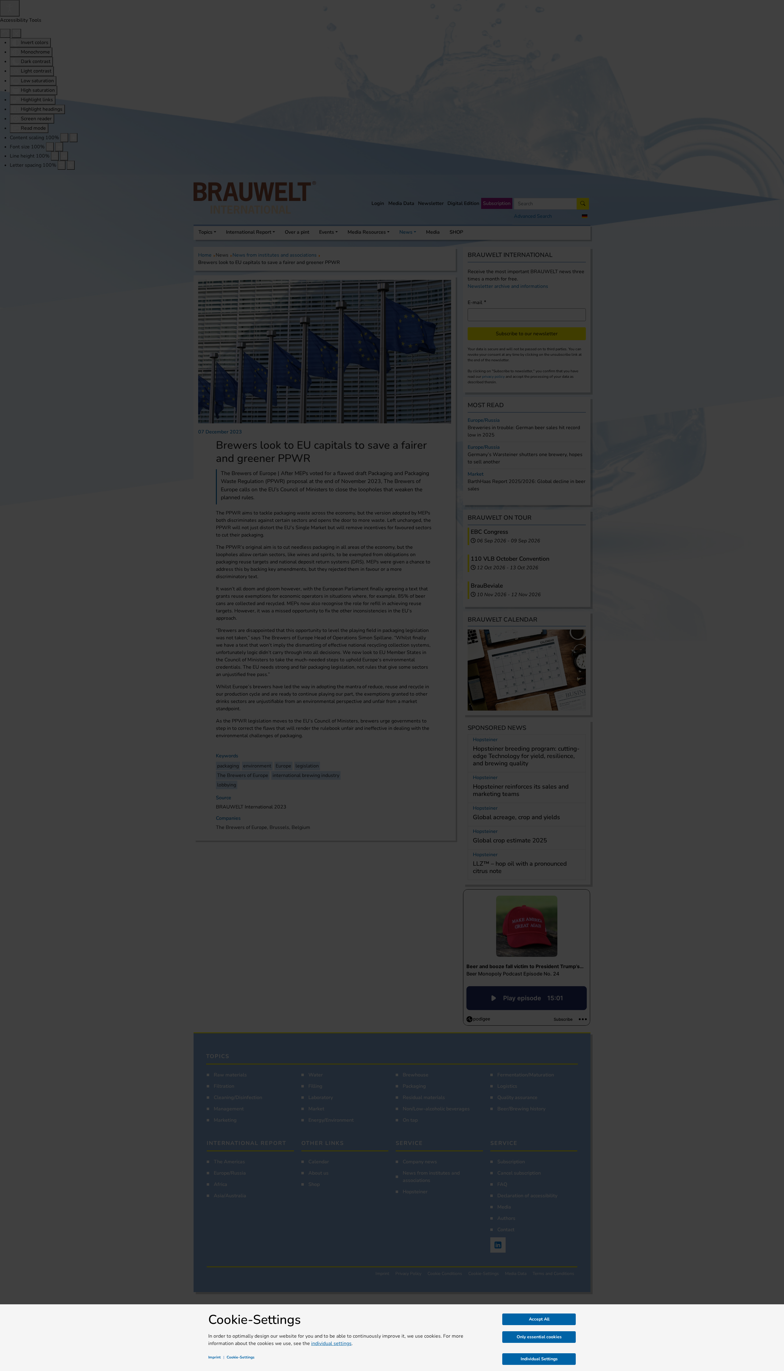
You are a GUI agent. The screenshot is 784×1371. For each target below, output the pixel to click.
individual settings (331, 1343)
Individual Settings (539, 1359)
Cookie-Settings (240, 1357)
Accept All (539, 1319)
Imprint (214, 1357)
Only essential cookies (539, 1337)
